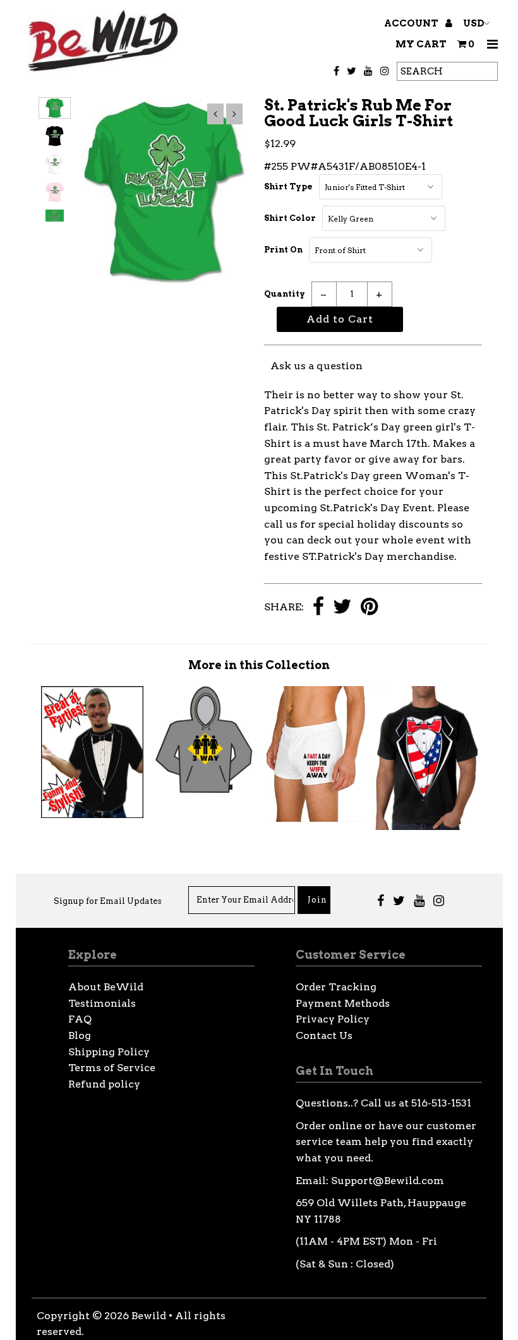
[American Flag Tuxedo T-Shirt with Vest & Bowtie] (426, 827)
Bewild (148, 1316)
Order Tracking (336, 987)
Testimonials (102, 1003)
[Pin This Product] (369, 607)
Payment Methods (343, 1003)
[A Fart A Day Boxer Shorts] (315, 818)
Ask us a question (316, 366)
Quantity (284, 294)
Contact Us (324, 1035)
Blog (79, 1035)
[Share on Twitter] (342, 607)
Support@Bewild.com (387, 1181)
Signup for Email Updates (108, 901)
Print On (283, 249)
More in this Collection (259, 665)
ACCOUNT (412, 23)
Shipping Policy (109, 1052)
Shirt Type (288, 186)
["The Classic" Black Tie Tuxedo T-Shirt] (92, 815)
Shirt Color (290, 218)
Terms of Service (111, 1068)
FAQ (80, 1019)
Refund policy (104, 1084)
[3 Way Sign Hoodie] (203, 789)
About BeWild (105, 987)
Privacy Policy (333, 1019)
